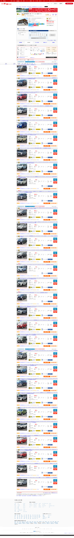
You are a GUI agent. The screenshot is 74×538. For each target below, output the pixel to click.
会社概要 (21, 532)
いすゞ (18, 503)
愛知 (26, 517)
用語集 (48, 517)
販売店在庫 (28, 42)
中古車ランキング (45, 517)
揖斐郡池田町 (20, 523)
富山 (21, 518)
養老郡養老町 (31, 522)
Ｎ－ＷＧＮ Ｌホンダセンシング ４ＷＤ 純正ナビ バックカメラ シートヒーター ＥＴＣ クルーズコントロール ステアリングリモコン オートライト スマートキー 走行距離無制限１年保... (39, 365)
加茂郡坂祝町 (27, 523)
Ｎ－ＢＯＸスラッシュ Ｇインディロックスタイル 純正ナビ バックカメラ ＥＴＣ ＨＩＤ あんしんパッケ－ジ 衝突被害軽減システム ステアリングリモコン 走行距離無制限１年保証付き (39, 78)
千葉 (19, 518)
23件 (38, 75)
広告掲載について (52, 532)
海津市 (20, 522)
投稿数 (53, 14)
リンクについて (36, 532)
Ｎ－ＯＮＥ (43, 504)
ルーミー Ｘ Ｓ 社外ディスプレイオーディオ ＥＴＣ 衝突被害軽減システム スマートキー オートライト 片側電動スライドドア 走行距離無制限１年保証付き (37, 464)
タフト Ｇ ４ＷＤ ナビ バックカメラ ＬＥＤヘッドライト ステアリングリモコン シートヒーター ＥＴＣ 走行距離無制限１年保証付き (39, 408)
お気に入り (55, 3)
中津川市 (28, 521)
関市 (25, 521)
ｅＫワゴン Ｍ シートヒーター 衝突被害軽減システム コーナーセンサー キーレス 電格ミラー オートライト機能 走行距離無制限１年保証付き (39, 236)
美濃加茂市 (40, 521)
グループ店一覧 (37, 42)
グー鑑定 (48, 47)
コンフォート (31, 505)
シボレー (24, 503)
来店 (20, 33)
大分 (37, 518)
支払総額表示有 (48, 53)
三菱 (15, 510)
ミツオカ (19, 505)
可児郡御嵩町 (56, 523)
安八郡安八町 (51, 522)
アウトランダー (44, 505)
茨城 (17, 518)
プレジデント (35, 505)
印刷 (55, 40)
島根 (30, 518)
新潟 (21, 517)
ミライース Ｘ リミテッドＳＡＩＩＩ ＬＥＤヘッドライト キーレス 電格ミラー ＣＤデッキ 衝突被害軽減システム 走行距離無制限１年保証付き (37, 478)
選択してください (23, 47)
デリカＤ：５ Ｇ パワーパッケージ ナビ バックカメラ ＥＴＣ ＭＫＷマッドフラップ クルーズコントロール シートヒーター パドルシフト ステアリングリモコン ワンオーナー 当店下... (39, 208)
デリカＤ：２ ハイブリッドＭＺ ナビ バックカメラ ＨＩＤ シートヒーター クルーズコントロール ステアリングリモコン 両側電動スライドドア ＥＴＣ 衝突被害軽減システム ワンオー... (39, 306)
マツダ (15, 511)
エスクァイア (35, 504)
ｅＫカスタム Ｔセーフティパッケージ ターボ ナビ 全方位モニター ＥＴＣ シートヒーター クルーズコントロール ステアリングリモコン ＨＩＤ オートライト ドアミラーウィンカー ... (39, 92)
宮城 (15, 518)
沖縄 (39, 517)
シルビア (40, 503)
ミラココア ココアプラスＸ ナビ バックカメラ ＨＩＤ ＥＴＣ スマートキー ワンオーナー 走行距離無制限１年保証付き (36, 264)
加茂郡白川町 (48, 523)
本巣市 (58, 521)
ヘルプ (51, 3)
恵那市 (37, 521)
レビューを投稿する (50, 40)
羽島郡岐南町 (23, 522)
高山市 (20, 521)
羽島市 (35, 521)
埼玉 (19, 517)
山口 (33, 517)
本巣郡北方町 (23, 523)
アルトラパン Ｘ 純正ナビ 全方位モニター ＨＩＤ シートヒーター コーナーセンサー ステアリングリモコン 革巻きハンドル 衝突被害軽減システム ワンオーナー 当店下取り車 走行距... (39, 134)
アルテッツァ (31, 504)
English (48, 3)
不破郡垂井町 (35, 522)
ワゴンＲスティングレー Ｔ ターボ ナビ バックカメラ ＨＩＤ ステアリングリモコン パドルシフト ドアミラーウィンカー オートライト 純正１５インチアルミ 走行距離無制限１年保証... (39, 278)
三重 (26, 518)
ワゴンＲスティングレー (52, 505)
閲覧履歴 (61, 3)
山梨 (24, 517)
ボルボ (24, 504)
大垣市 (17, 521)
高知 (35, 517)
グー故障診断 (48, 49)
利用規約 (27, 532)
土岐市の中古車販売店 (29, 495)
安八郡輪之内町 (47, 522)
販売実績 (53, 42)
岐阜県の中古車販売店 (24, 495)
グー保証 (53, 49)
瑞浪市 (32, 521)
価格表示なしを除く (54, 53)
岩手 (15, 517)
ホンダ (15, 505)
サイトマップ (46, 532)
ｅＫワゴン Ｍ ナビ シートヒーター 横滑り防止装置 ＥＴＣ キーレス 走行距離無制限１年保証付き (33, 292)
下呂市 (17, 522)
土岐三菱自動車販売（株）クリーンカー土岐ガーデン (25, 75)
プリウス (30, 503)
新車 (52, 52)
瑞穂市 (53, 521)
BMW (18, 511)
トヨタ (15, 503)
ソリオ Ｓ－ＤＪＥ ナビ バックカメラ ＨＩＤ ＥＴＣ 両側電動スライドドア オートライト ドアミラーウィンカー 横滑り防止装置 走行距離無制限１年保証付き (37, 177)
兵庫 (28, 518)
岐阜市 (15, 521)
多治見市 (23, 521)
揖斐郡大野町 (16, 523)
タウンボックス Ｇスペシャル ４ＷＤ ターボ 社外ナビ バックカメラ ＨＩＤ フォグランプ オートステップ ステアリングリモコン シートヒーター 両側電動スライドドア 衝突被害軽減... (39, 334)
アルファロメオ (25, 511)
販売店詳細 (20, 42)
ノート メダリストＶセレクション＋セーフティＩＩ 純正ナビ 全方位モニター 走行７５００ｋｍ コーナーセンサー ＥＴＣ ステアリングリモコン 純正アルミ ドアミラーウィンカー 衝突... (39, 222)
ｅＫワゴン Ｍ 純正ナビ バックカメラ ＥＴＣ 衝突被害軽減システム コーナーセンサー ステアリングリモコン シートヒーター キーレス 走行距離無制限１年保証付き (39, 436)
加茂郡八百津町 (44, 523)
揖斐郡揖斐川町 (56, 522)
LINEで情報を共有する (50, 25)
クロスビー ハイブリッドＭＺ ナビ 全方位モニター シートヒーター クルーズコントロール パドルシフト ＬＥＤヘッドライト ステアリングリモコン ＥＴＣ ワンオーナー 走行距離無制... (39, 422)
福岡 (35, 518)
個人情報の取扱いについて (32, 532)
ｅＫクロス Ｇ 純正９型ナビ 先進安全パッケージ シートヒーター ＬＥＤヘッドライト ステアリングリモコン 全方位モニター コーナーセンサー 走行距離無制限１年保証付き (39, 450)
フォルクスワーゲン (20, 510)
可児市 (48, 521)
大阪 (28, 517)
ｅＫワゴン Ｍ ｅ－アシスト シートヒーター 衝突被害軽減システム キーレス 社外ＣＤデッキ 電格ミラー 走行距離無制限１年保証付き (39, 320)
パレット (50, 504)
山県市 (51, 521)
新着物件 (48, 52)
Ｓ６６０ (40, 505)
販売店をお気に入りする (51, 23)
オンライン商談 (21, 34)
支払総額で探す (43, 50)
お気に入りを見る (54, 61)
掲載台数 (56, 14)
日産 (15, 504)
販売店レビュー (45, 42)
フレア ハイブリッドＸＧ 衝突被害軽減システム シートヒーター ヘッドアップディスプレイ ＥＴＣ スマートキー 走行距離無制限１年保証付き (39, 351)
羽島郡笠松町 (27, 522)
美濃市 (30, 521)
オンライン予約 (45, 73)
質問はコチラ (40, 532)
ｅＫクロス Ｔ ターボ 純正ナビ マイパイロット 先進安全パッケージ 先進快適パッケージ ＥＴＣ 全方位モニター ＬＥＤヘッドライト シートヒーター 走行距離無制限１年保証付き (37, 192)
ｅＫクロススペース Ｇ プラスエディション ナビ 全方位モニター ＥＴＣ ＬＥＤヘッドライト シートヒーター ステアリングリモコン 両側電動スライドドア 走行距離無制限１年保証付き (39, 379)
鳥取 (30, 517)
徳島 (33, 518)
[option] (37, 10)
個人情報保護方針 (24, 532)
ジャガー (24, 509)
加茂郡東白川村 (52, 523)
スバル (15, 509)
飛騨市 (55, 521)
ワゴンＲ (50, 503)
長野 (24, 518)
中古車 (17, 495)
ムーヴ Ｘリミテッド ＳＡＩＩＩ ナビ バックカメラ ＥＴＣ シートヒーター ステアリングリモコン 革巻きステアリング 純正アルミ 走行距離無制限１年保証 (39, 120)
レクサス (19, 504)
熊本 (37, 517)
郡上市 (15, 522)
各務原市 (46, 521)
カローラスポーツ (36, 503)
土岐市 (43, 521)
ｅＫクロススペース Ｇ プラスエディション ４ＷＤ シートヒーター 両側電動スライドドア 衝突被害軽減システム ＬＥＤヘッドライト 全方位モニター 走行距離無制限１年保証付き (39, 393)
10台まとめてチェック (21, 61)
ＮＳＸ (39, 504)
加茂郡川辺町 (35, 523)
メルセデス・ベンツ (20, 509)
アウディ (24, 505)
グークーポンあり (24, 201)
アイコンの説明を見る (31, 26)
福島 (17, 517)
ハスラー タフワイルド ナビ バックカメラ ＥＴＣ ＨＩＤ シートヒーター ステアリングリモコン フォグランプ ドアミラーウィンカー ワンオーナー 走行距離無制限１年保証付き (39, 162)
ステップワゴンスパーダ (45, 503)
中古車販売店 (20, 495)
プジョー (24, 510)
